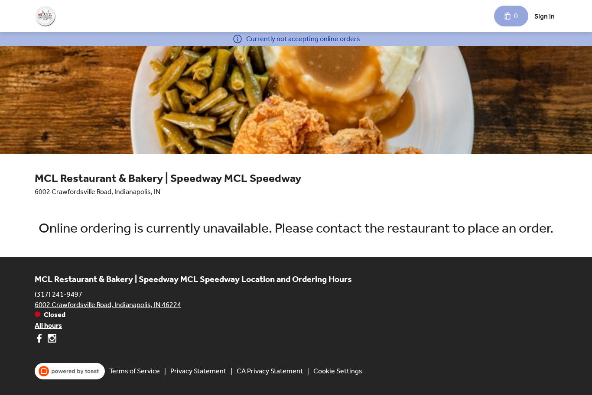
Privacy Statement (198, 371)
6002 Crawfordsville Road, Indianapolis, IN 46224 (108, 304)
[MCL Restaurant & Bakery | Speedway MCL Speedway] (45, 16)
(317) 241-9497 (58, 294)
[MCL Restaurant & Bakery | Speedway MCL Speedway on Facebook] (40, 340)
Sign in (544, 16)
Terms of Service (134, 371)
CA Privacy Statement (270, 371)
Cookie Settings (337, 371)
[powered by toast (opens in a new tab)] (70, 371)
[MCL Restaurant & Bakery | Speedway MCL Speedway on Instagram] (51, 340)
